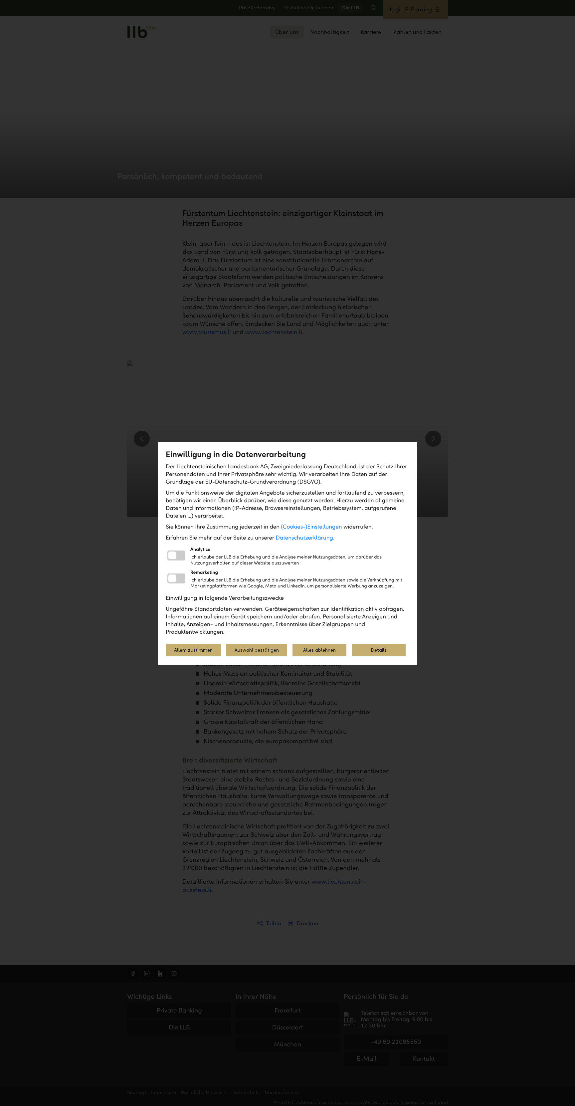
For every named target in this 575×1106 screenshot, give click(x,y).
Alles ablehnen (319, 650)
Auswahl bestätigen (257, 650)
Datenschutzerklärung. (305, 537)
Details (379, 650)
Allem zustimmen (193, 650)
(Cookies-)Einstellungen (311, 526)
